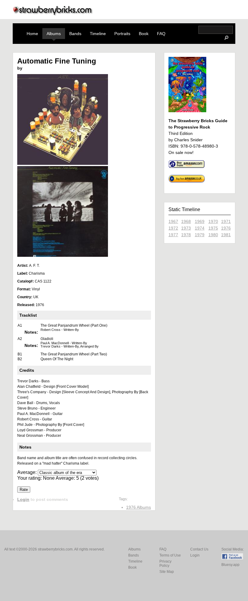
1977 (173, 234)
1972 (173, 228)
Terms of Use (170, 555)
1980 (213, 234)
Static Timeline (184, 209)
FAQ (161, 33)
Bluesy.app (230, 565)
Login (23, 499)
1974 (199, 228)
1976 (226, 228)
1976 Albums (138, 507)
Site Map (166, 572)
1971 (226, 221)
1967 (173, 221)
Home (32, 33)
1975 (213, 228)
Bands (75, 33)
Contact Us (199, 549)
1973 (186, 228)
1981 (226, 234)
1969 (199, 221)
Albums (54, 33)
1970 (213, 221)
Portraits (122, 33)
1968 (186, 221)
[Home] (53, 14)
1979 (199, 234)
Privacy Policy (165, 563)
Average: (27, 472)
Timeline (98, 33)
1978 (186, 234)
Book (143, 33)
